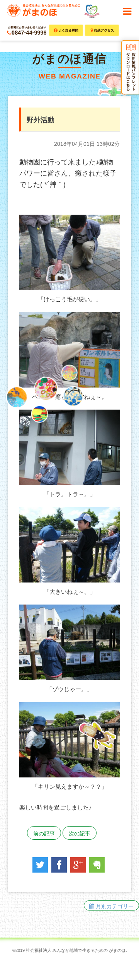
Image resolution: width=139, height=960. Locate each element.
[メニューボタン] (127, 11)
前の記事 (44, 833)
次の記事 (79, 833)
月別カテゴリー (114, 906)
